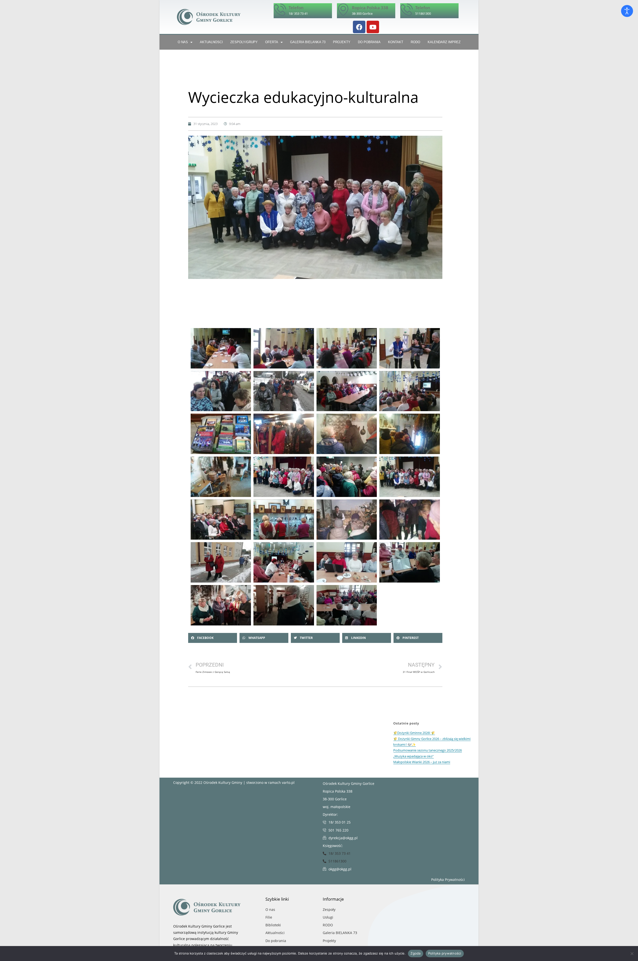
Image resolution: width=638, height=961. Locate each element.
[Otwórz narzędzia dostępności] (627, 11)
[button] (212, 638)
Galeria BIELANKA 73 (307, 42)
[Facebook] (359, 27)
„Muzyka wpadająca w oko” (413, 756)
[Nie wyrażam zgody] (631, 953)
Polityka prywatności (444, 953)
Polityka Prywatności (448, 879)
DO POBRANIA (369, 42)
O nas (183, 42)
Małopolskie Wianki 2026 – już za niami (421, 762)
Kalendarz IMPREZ (444, 42)
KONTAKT (395, 42)
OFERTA (271, 42)
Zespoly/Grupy (244, 42)
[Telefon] (280, 9)
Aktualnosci (211, 42)
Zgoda (415, 953)
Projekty (341, 42)
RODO (415, 42)
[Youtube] (373, 27)
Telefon (296, 7)
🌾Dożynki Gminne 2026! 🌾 (414, 732)
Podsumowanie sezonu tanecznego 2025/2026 (427, 750)
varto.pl (288, 782)
